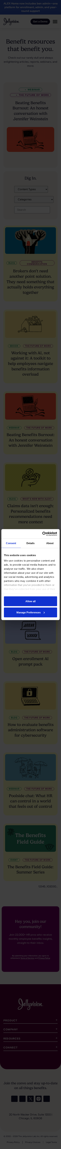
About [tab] (50, 543)
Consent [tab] (11, 543)
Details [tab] (30, 543)
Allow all (30, 601)
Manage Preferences (28, 612)
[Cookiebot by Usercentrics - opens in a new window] (43, 534)
